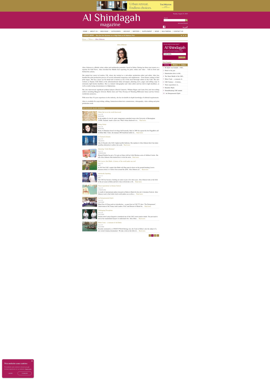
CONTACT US (178, 31)
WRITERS (136, 31)
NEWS (157, 31)
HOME (85, 31)
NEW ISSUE (104, 31)
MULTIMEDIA (166, 31)
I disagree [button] (24, 373)
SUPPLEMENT (147, 31)
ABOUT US (94, 31)
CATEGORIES (116, 31)
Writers (90, 39)
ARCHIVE (126, 31)
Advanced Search (183, 23)
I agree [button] (10, 373)
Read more (28, 369)
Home (84, 39)
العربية (185, 27)
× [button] (32, 361)
